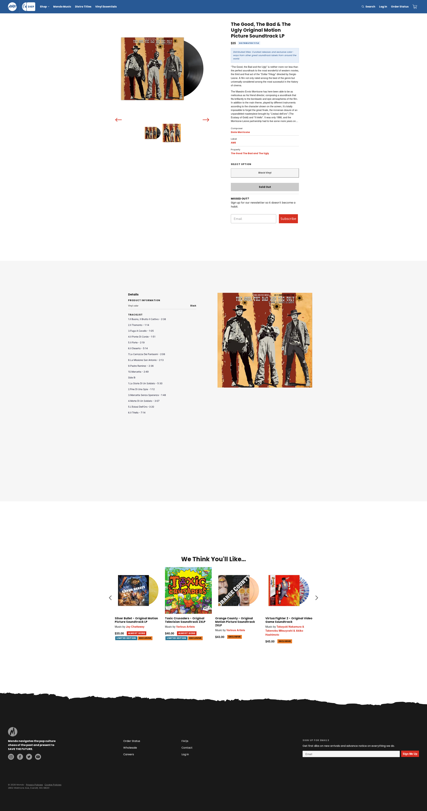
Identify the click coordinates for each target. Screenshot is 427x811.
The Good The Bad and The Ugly (250, 153)
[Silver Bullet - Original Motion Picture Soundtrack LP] (138, 590)
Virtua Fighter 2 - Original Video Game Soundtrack (288, 620)
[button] (110, 597)
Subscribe (288, 218)
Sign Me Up (410, 754)
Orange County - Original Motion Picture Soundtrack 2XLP (235, 621)
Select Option (241, 164)
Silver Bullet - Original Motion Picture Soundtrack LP (136, 620)
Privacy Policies (34, 784)
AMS (233, 142)
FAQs (184, 741)
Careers (128, 754)
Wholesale (130, 748)
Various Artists (185, 626)
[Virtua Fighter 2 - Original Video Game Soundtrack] (288, 590)
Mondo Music (62, 6)
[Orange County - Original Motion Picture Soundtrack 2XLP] (238, 590)
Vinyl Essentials (106, 6)
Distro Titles (83, 6)
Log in (383, 6)
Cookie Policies (53, 784)
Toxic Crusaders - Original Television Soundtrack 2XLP (185, 620)
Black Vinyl (264, 172)
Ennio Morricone (240, 132)
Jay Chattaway (135, 626)
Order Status (400, 6)
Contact (186, 748)
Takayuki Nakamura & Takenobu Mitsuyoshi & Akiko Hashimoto (284, 630)
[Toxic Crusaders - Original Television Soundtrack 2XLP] (188, 590)
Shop (43, 6)
